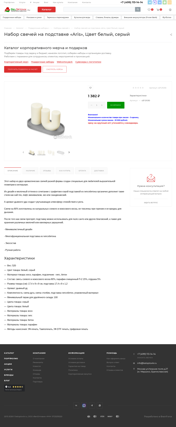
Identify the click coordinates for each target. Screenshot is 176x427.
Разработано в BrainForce (158, 416)
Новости (37, 366)
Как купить (64, 171)
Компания (39, 353)
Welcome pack (65, 62)
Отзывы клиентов (115, 370)
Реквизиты (38, 362)
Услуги (8, 369)
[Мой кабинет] (170, 10)
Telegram (150, 2)
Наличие (30, 171)
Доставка (99, 171)
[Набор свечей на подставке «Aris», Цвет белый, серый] (46, 120)
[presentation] (23, 152)
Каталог (46, 9)
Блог (7, 380)
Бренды (8, 375)
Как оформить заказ (116, 358)
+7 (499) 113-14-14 (146, 354)
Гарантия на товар (77, 366)
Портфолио (11, 358)
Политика (73, 370)
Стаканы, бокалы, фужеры (107, 17)
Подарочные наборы (12, 17)
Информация (76, 353)
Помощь (112, 353)
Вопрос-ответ (113, 362)
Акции (8, 364)
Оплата (82, 171)
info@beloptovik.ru (169, 2)
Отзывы (47, 171)
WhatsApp (165, 2)
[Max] (155, 2)
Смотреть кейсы (54, 69)
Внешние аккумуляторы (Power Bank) (140, 17)
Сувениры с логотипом (88, 62)
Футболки (167, 17)
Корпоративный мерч (16, 62)
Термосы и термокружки (58, 17)
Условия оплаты (75, 358)
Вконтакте (160, 2)
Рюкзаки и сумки (34, 17)
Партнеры (37, 382)
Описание (13, 171)
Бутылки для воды (82, 17)
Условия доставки (76, 362)
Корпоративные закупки (80, 374)
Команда (37, 370)
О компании (38, 358)
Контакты (37, 378)
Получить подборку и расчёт (23, 69)
